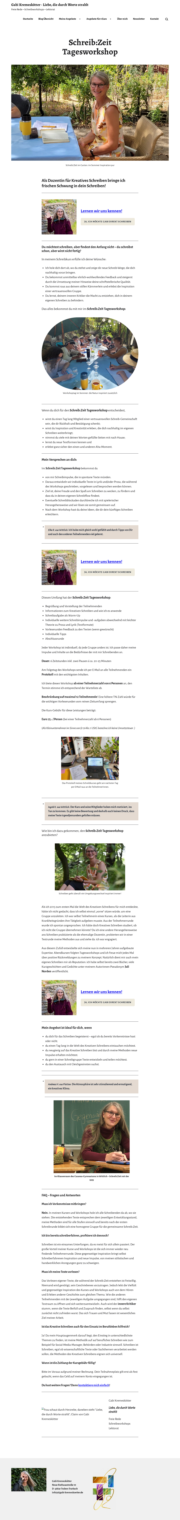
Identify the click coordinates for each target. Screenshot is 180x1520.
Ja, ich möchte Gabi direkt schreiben (107, 221)
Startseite (28, 19)
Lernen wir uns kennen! (101, 211)
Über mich (122, 19)
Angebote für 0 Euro (96, 19)
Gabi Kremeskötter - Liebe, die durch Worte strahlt (49, 4)
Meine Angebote (67, 19)
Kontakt (154, 19)
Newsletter (139, 19)
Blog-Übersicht (45, 19)
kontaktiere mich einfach (93, 1385)
